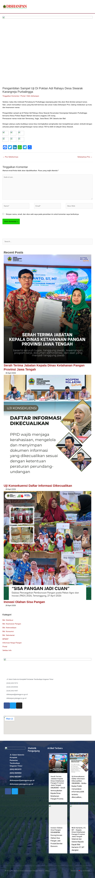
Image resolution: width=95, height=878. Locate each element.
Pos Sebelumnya (10, 157)
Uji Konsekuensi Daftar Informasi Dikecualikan (38, 485)
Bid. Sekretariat (8, 635)
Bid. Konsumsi (8, 631)
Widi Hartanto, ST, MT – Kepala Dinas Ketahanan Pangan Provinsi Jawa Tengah (79, 832)
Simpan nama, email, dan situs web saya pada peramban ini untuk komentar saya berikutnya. (42, 214)
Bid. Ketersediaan (9, 628)
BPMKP (5, 639)
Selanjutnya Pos (84, 157)
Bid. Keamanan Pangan (11, 624)
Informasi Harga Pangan (12, 643)
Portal (4, 646)
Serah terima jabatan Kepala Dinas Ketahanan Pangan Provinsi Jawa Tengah (57, 780)
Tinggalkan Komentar (10, 96)
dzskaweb (86, 871)
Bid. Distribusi (7, 620)
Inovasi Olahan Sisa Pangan (24, 602)
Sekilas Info (7, 650)
